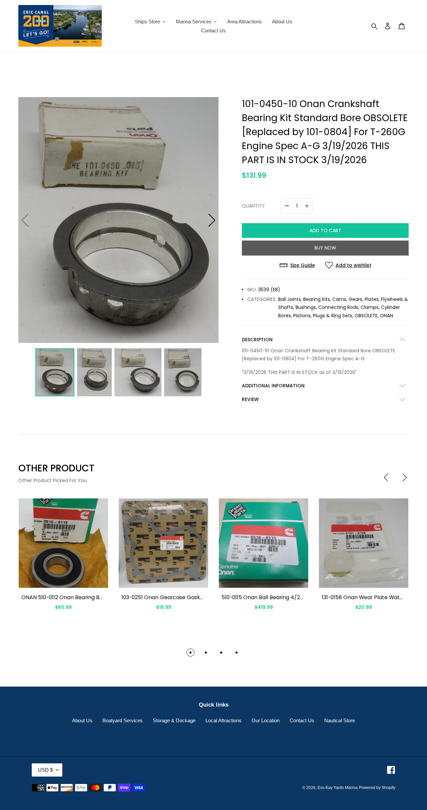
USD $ (45, 770)
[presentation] (386, 477)
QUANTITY (253, 205)
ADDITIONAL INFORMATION (273, 385)
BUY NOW (325, 248)
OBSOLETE (366, 315)
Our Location (266, 720)
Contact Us (302, 720)
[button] (212, 220)
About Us (82, 720)
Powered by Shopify (377, 787)
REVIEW (250, 399)
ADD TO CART (325, 230)
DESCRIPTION (257, 339)
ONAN (386, 315)
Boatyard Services (122, 720)
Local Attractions (223, 720)
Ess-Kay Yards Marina (338, 787)
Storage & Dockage (174, 720)
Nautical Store (339, 720)
